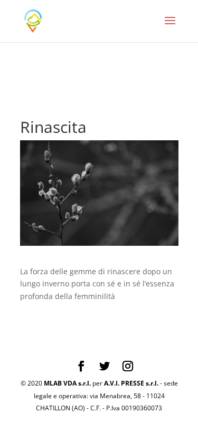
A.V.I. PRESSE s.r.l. (131, 383)
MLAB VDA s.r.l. (67, 383)
